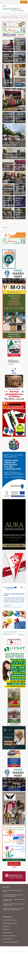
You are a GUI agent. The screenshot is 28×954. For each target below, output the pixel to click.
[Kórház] (14, 365)
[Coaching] (14, 843)
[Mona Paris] (14, 808)
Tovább (14, 223)
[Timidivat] (14, 235)
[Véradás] (14, 641)
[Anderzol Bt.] (14, 23)
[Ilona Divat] (14, 30)
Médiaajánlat (6, 929)
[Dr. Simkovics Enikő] (14, 737)
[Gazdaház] (14, 697)
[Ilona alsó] (14, 240)
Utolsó (19, 223)
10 (10, 223)
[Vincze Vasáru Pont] (14, 779)
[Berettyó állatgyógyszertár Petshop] (14, 394)
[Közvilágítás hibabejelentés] (14, 865)
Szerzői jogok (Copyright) (10, 923)
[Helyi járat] (14, 347)
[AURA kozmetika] (14, 524)
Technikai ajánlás (7, 932)
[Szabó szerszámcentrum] (14, 716)
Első (4, 221)
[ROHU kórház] (14, 610)
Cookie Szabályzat (8, 938)
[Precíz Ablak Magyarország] (14, 35)
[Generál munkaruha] (14, 419)
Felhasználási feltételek (10, 920)
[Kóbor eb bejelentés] (14, 381)
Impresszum (6, 926)
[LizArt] (14, 666)
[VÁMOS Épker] (14, 311)
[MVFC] (14, 566)
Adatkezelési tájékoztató (10, 935)
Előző (8, 221)
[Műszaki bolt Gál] (14, 758)
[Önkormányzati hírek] (14, 444)
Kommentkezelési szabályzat (10, 942)
